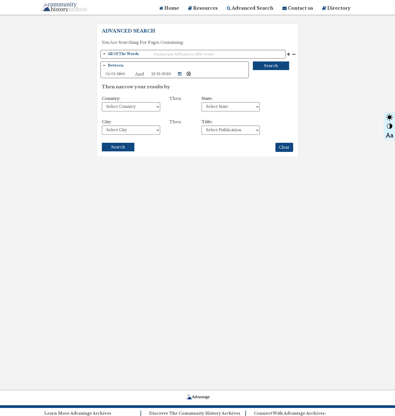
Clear (284, 147)
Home (171, 8)
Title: (207, 121)
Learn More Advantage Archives (77, 413)
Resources (205, 8)
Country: (111, 98)
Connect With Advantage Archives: (290, 413)
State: (207, 98)
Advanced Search (252, 8)
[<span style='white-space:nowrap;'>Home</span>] (73, 6)
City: (107, 121)
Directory (338, 8)
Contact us (300, 8)
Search (271, 65)
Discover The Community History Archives (194, 413)
